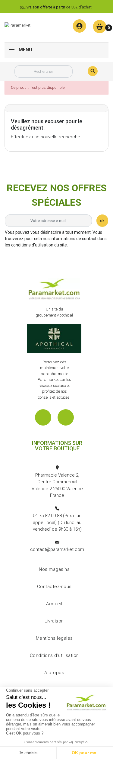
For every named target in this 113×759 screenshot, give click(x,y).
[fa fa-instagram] (66, 417)
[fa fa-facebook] (43, 417)
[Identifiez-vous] (79, 26)
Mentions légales (54, 638)
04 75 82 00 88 (47, 515)
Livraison (54, 621)
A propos (54, 672)
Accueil (54, 603)
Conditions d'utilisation (54, 655)
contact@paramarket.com (57, 549)
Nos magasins (54, 569)
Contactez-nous (54, 586)
